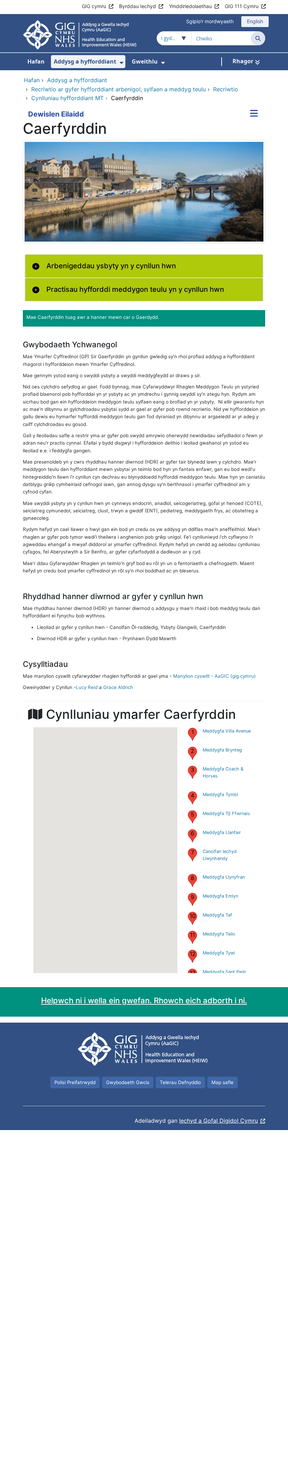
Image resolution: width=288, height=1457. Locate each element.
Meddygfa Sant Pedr (224, 971)
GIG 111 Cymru (241, 6)
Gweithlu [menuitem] (145, 61)
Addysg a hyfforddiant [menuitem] (85, 61)
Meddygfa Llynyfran (224, 877)
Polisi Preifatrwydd (75, 1082)
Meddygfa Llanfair (222, 832)
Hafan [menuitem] (36, 61)
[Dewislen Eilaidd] (254, 114)
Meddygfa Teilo (219, 934)
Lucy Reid (87, 687)
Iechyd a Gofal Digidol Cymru (218, 1120)
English (255, 21)
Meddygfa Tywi (219, 953)
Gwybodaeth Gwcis (127, 1082)
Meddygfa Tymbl (220, 794)
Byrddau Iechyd (137, 6)
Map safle (222, 1082)
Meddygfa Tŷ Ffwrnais (226, 813)
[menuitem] (121, 63)
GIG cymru (94, 6)
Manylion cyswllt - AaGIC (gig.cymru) (214, 676)
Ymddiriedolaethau (190, 6)
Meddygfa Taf (217, 915)
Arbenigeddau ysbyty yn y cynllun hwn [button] (111, 266)
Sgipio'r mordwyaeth (210, 21)
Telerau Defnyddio (180, 1082)
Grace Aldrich (118, 687)
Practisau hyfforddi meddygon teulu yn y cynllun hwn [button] (135, 289)
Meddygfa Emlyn (220, 896)
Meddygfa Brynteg (222, 750)
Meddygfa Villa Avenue (227, 731)
